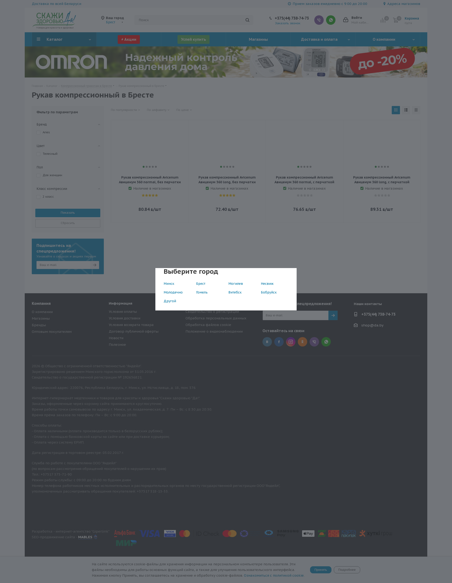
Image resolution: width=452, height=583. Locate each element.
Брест (200, 283)
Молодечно (173, 292)
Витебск (235, 292)
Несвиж (267, 283)
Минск (169, 283)
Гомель (202, 292)
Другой (170, 301)
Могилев (235, 283)
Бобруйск (269, 292)
